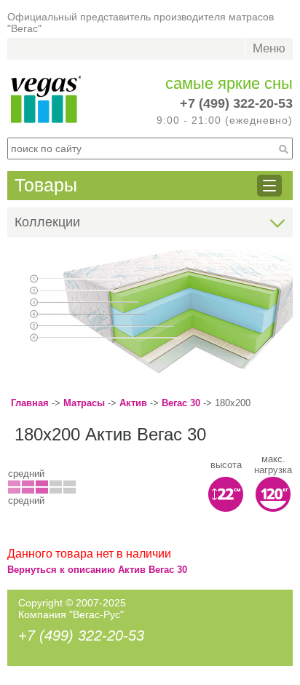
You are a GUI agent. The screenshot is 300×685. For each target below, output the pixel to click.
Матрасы (84, 402)
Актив (133, 402)
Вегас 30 (181, 402)
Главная (30, 402)
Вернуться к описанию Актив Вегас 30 (97, 569)
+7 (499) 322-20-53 (236, 103)
